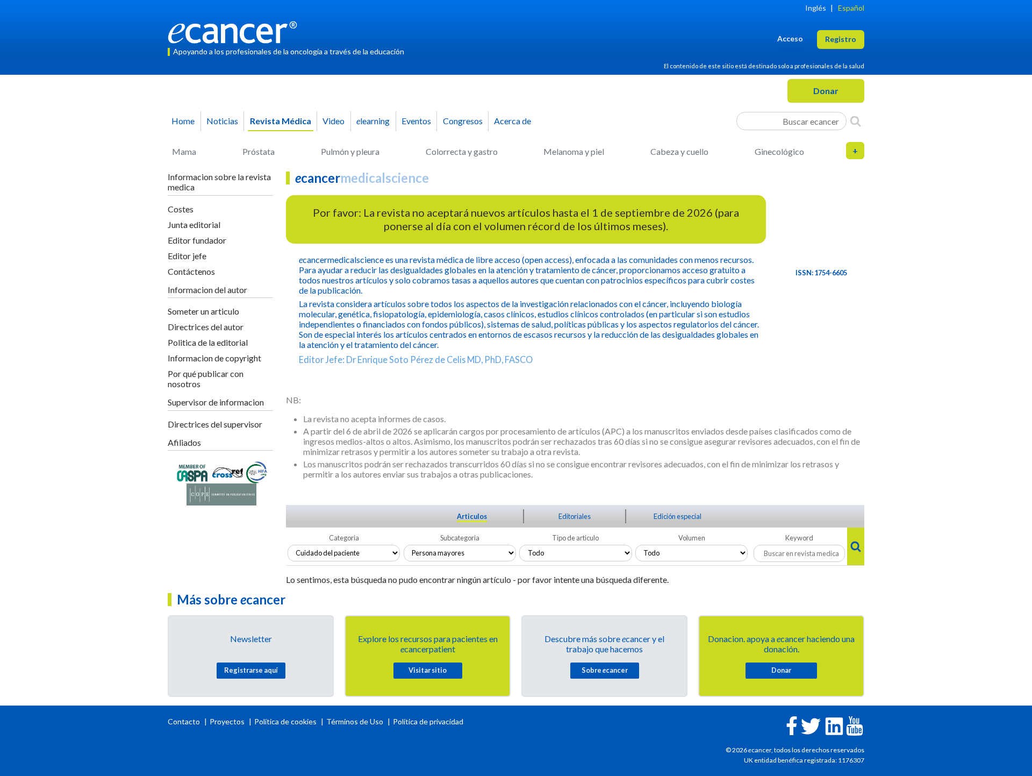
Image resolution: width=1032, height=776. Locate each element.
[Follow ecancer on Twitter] (810, 725)
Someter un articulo (203, 311)
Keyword (799, 537)
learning (373, 121)
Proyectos (228, 721)
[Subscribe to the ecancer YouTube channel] (854, 724)
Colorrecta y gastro (462, 151)
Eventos (416, 121)
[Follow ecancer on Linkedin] (834, 725)
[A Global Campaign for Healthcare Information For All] (257, 471)
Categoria (344, 537)
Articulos (472, 516)
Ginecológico (779, 151)
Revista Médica (280, 121)
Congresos (463, 121)
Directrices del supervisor (215, 424)
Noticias (222, 121)
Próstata (258, 151)
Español (851, 7)
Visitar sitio (427, 670)
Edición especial (677, 516)
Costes (181, 209)
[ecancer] (235, 30)
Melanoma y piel (573, 151)
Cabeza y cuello (679, 151)
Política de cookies (285, 721)
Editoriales (574, 516)
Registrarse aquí (251, 670)
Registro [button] (840, 39)
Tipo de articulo (575, 537)
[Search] (855, 121)
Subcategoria (459, 537)
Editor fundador (197, 240)
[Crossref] (228, 471)
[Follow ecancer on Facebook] (791, 724)
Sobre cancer (605, 670)
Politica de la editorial (208, 342)
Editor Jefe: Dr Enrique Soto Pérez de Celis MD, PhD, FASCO (416, 359)
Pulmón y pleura (350, 151)
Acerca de (512, 121)
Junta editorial (194, 224)
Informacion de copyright (214, 358)
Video (333, 121)
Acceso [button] (790, 38)
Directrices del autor (205, 327)
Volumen (691, 537)
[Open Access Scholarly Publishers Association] (192, 471)
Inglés (815, 7)
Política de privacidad (428, 721)
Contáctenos (191, 271)
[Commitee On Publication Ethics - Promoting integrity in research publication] (221, 493)
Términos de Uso (354, 721)
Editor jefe (187, 256)
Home (183, 121)
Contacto (185, 721)
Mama (184, 151)
